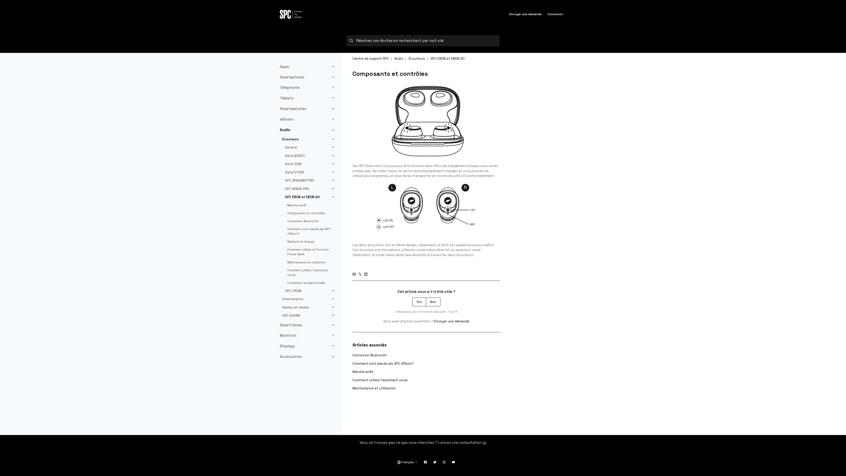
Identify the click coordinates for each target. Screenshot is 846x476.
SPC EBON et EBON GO (447, 58)
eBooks (286, 119)
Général (291, 147)
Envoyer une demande (525, 14)
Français (408, 462)
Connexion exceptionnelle (306, 283)
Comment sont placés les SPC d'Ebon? (383, 363)
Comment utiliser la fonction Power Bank (308, 251)
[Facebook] (354, 275)
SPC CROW (293, 291)
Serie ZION (293, 164)
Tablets (287, 98)
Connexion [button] (555, 14)
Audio (398, 58)
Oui (419, 302)
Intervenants (292, 299)
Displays (287, 346)
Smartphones (292, 77)
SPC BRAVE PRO (297, 189)
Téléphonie (290, 87)
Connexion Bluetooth (369, 355)
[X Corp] (360, 275)
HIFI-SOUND (291, 315)
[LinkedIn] (365, 275)
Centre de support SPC (370, 58)
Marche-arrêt (362, 372)
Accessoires (291, 356)
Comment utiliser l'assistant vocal (379, 380)
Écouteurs (417, 58)
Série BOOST (295, 156)
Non (433, 302)
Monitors (288, 335)
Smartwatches (293, 108)
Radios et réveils (295, 307)
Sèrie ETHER (294, 172)
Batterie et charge (300, 242)
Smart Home (291, 325)
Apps (284, 66)
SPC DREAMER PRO (299, 180)
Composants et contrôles (306, 213)
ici (484, 442)
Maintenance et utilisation (374, 388)
